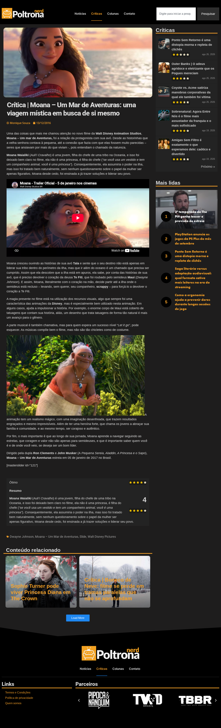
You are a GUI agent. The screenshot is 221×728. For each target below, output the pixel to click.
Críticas (96, 13)
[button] (79, 700)
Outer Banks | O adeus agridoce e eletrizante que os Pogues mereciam (193, 68)
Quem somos (13, 703)
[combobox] (176, 13)
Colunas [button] (113, 13)
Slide (83, 536)
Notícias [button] (80, 13)
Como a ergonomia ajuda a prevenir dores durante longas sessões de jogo (192, 302)
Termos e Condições (17, 692)
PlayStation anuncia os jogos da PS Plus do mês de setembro (193, 239)
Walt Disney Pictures (102, 536)
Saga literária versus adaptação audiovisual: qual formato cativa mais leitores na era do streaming (193, 277)
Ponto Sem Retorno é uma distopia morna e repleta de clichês (192, 44)
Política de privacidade (19, 697)
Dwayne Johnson (22, 536)
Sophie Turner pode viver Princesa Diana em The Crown (41, 592)
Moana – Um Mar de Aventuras (56, 536)
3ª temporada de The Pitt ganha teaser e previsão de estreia (191, 216)
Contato (129, 13)
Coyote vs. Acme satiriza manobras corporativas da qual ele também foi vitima (191, 92)
